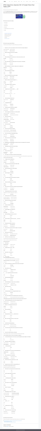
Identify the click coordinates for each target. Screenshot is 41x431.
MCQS (24, 1)
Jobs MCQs (10, 420)
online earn (27, 1)
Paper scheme (15, 1)
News (21, 1)
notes (12, 1)
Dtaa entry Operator (6, 420)
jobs (36, 1)
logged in (8, 426)
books (30, 1)
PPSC (16, 420)
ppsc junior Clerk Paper (7, 38)
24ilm (5, 1)
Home (9, 1)
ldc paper (13, 420)
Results (19, 1)
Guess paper (33, 1)
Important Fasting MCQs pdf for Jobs (8, 421)
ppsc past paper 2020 (19, 420)
